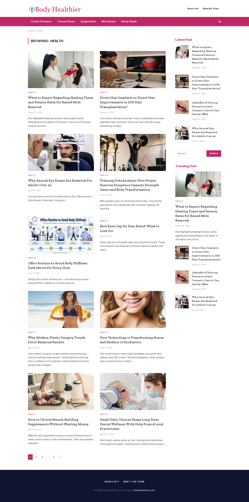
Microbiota (108, 21)
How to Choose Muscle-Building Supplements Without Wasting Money (58, 421)
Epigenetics (88, 21)
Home (31, 30)
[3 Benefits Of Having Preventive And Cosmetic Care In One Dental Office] (182, 107)
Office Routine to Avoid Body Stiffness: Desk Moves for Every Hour (58, 265)
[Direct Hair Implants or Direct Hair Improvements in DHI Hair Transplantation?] (133, 69)
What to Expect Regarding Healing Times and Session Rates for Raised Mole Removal (60, 102)
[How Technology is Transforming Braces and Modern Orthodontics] (133, 309)
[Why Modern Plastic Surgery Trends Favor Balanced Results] (61, 309)
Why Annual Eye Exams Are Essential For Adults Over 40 (60, 182)
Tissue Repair (66, 21)
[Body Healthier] (55, 8)
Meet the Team (211, 8)
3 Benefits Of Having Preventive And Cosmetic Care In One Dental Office (205, 108)
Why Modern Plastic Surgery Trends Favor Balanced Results (56, 339)
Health (32, 92)
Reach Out (192, 8)
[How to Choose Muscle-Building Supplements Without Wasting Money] (61, 391)
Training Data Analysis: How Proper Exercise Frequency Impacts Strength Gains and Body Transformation (129, 185)
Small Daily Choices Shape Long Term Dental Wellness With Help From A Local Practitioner (131, 424)
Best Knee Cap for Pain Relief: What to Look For (129, 228)
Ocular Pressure (41, 21)
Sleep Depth (129, 21)
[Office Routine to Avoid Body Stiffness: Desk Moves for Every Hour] (61, 235)
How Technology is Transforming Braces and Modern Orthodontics (132, 339)
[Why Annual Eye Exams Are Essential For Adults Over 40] (61, 152)
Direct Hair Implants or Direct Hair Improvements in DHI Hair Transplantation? (127, 102)
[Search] (219, 21)
